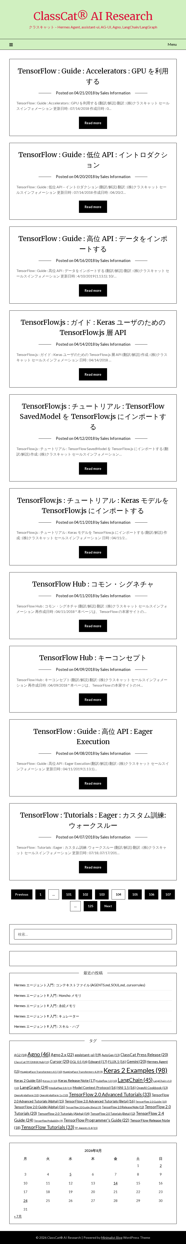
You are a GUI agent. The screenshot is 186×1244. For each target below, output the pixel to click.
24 (25, 1201)
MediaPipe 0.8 (60, 1088)
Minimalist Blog (111, 1237)
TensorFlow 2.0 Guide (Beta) (83, 1107)
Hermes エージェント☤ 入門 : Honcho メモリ (47, 995)
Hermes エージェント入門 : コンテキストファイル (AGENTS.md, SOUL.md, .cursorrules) (79, 985)
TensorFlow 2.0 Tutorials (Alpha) (64, 1114)
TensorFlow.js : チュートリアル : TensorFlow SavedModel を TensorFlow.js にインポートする (93, 416)
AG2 (20, 1055)
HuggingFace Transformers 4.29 (83, 1071)
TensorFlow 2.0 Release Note (123, 1107)
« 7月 (18, 1216)
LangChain (135, 1080)
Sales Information (115, 93)
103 (102, 894)
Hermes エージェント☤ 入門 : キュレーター (46, 1016)
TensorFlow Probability (48, 1120)
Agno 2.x (62, 1054)
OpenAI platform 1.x (53, 1095)
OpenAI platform (26, 1095)
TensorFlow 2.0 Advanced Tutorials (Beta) (100, 1101)
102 (85, 894)
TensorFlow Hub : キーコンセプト (93, 657)
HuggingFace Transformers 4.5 (41, 1071)
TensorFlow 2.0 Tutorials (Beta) (112, 1114)
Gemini (136, 1061)
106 (151, 894)
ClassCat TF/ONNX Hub (31, 1062)
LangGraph (34, 1087)
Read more (93, 123)
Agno (38, 1054)
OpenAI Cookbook (152, 1088)
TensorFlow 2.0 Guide (151, 1101)
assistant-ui (88, 1055)
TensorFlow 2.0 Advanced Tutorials (110, 1094)
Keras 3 (50, 1080)
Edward (97, 1062)
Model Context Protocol (95, 1087)
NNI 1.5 (126, 1087)
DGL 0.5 (79, 1062)
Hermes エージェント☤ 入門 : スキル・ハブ (46, 1026)
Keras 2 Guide (28, 1080)
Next (108, 906)
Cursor (59, 1061)
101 (68, 894)
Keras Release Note (76, 1080)
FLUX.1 (117, 1062)
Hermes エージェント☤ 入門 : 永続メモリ (45, 1006)
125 (90, 906)
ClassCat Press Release (144, 1055)
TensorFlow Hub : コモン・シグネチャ (93, 584)
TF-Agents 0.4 (86, 1128)
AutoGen (111, 1055)
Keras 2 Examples (135, 1070)
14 (115, 1183)
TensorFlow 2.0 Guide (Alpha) (39, 1107)
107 (168, 894)
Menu (172, 44)
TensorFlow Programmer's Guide (96, 1120)
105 (135, 894)
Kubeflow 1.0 (106, 1080)
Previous (21, 894)
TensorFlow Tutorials (47, 1127)
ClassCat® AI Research (93, 16)
